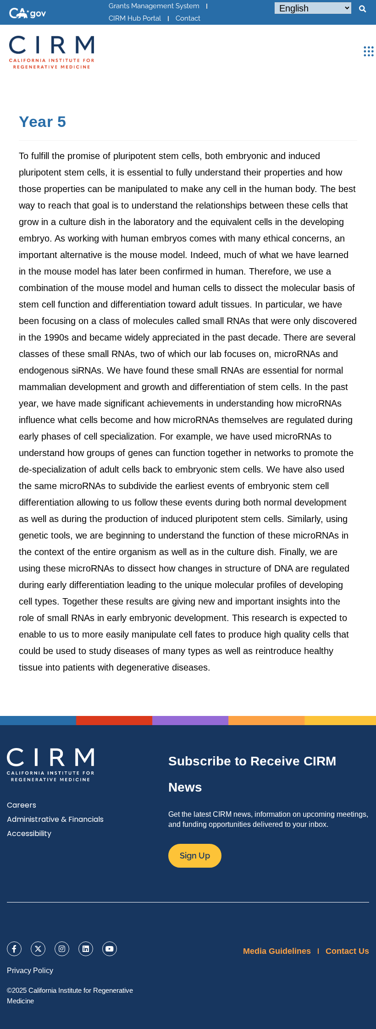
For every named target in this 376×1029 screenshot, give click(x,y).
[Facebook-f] (14, 948)
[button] (362, 9)
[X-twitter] (38, 948)
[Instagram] (62, 948)
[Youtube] (109, 948)
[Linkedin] (85, 948)
